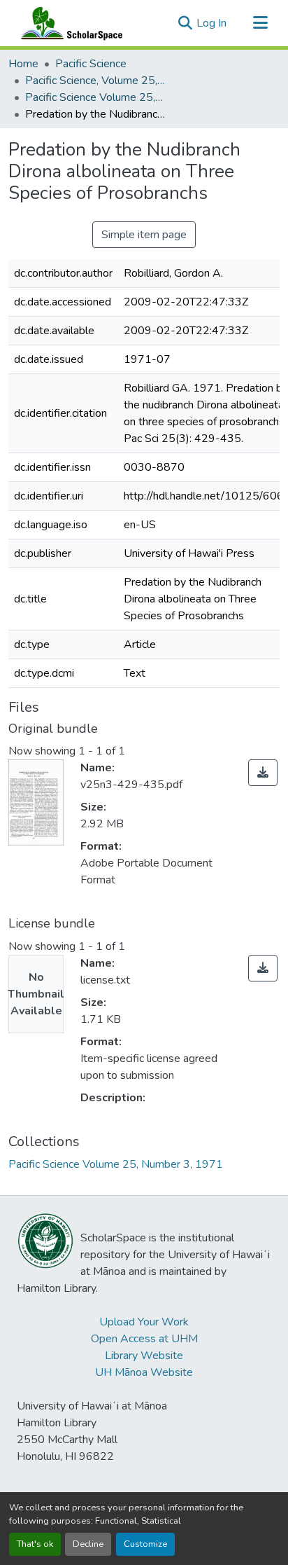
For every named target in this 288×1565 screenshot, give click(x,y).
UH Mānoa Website (144, 1372)
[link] (263, 772)
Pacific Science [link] (91, 63)
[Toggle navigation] (260, 23)
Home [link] (23, 63)
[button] (68, 23)
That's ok (35, 1544)
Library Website (144, 1355)
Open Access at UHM (144, 1338)
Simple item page (144, 234)
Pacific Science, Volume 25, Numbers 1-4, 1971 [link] (95, 80)
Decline (88, 1544)
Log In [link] (211, 23)
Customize (145, 1544)
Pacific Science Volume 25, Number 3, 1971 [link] (95, 97)
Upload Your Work (144, 1322)
